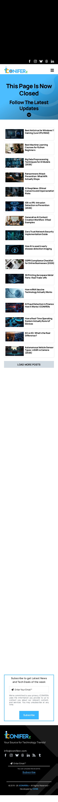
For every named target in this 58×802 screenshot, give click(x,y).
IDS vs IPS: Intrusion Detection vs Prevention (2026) (37, 205)
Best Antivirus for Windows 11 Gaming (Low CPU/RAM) (39, 131)
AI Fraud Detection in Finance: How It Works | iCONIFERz (39, 305)
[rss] (34, 755)
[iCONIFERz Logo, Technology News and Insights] (16, 67)
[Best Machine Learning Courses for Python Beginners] (14, 144)
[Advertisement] (29, 29)
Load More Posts (28, 364)
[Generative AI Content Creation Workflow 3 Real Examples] (14, 217)
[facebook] (29, 61)
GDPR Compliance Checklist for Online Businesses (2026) (39, 262)
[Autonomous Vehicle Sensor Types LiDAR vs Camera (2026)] (14, 347)
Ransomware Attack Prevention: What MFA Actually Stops (36, 176)
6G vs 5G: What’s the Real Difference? (37, 334)
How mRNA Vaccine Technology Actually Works (38, 291)
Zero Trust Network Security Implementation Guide (39, 233)
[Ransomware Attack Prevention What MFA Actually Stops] (14, 173)
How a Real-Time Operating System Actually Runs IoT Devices (38, 321)
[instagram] (35, 61)
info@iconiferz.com (15, 750)
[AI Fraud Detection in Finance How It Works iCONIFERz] (14, 304)
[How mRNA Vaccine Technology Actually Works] (14, 289)
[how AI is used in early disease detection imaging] (14, 246)
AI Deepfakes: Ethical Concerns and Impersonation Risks (39, 191)
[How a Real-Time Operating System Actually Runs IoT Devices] (14, 318)
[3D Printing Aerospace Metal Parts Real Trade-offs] (14, 275)
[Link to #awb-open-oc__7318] (52, 70)
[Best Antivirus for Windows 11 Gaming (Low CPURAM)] (14, 130)
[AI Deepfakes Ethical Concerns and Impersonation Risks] (14, 188)
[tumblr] (39, 755)
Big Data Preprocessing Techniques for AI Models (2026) (37, 162)
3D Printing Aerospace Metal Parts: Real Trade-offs (39, 276)
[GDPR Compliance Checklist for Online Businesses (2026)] (14, 260)
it (35, 789)
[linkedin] (52, 61)
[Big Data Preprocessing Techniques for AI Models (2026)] (14, 159)
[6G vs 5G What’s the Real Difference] (14, 333)
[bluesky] (41, 61)
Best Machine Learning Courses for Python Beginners (36, 147)
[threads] (46, 61)
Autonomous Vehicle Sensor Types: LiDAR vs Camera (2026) (39, 350)
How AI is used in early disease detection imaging (38, 247)
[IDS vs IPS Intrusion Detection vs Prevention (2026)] (14, 202)
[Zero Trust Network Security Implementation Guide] (14, 231)
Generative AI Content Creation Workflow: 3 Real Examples (38, 220)
